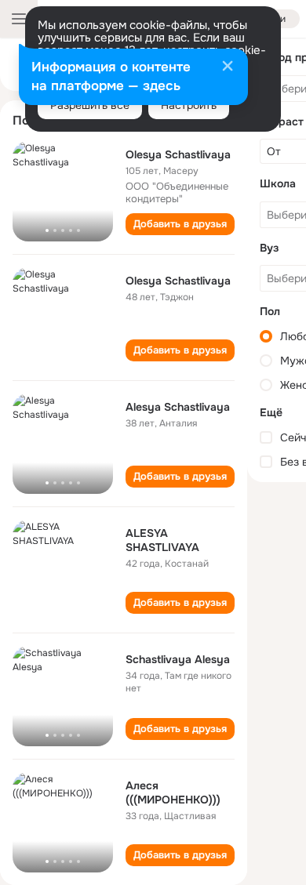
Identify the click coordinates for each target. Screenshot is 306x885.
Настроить (189, 105)
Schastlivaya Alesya (178, 659)
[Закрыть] (227, 67)
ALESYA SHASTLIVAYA (162, 540)
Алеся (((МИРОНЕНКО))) (173, 792)
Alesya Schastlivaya (178, 407)
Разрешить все (89, 105)
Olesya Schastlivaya (178, 154)
